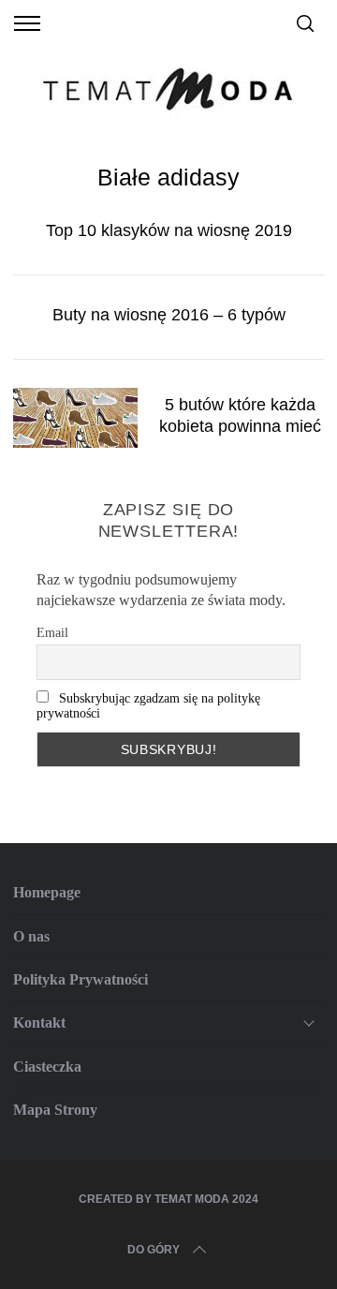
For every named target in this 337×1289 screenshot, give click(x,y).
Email (52, 633)
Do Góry (153, 1249)
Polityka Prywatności (80, 979)
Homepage (47, 892)
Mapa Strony (55, 1110)
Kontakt (39, 1022)
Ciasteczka (47, 1066)
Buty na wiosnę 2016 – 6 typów (169, 314)
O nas (31, 936)
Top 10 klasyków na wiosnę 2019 (169, 230)
